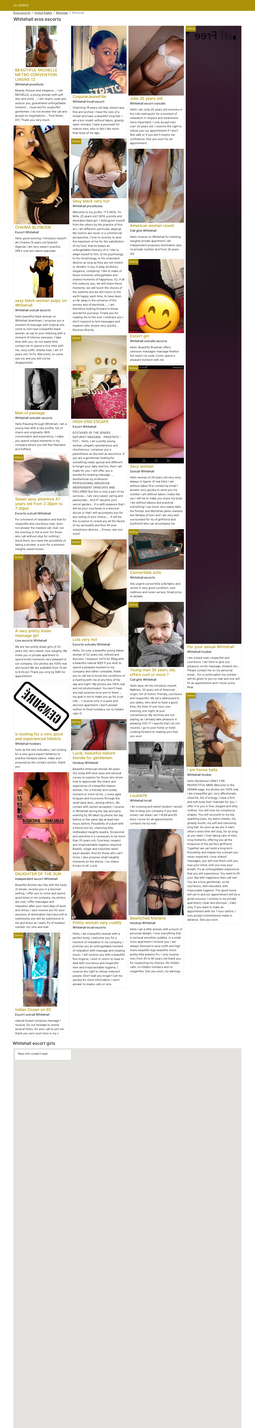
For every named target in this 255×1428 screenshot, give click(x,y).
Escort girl (139, 336)
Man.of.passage (30, 413)
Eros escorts (21, 13)
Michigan (62, 13)
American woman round (152, 225)
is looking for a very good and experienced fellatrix (39, 736)
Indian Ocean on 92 (33, 1009)
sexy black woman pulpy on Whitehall (41, 303)
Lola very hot (85, 639)
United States (43, 13)
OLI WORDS (21, 5)
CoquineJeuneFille (89, 96)
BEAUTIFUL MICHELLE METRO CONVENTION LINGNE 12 (36, 75)
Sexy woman (141, 466)
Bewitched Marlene (148, 918)
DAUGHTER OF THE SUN (38, 873)
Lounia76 (138, 795)
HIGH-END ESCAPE (91, 421)
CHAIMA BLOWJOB (33, 227)
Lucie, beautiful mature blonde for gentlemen (94, 755)
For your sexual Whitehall (210, 646)
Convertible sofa (145, 572)
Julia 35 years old (146, 98)
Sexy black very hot (91, 201)
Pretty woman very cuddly (97, 922)
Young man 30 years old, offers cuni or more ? (153, 672)
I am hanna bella (202, 769)
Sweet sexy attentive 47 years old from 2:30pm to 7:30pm (39, 504)
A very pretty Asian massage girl (33, 633)
